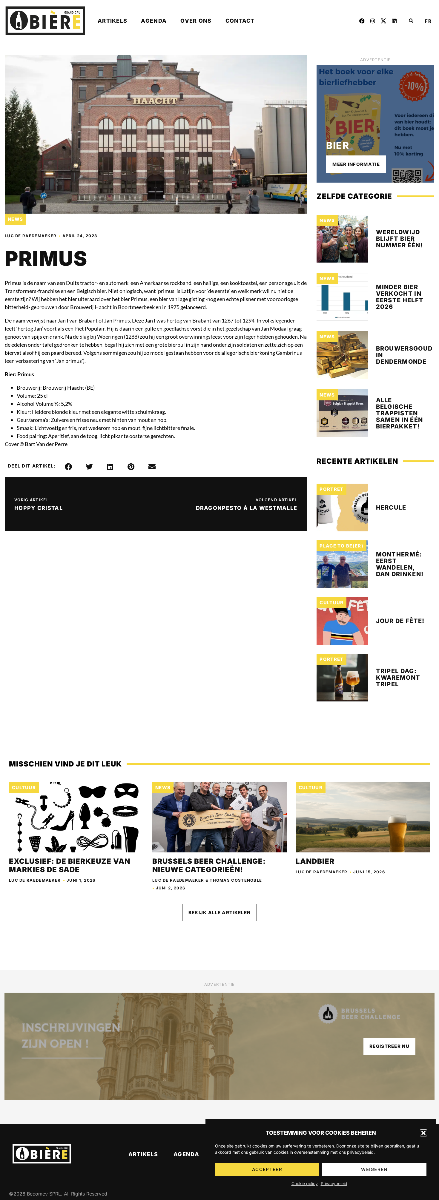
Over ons (195, 21)
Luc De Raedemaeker (30, 235)
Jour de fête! (400, 620)
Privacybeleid (334, 1183)
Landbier (315, 861)
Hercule (391, 507)
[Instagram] (372, 21)
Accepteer (267, 1169)
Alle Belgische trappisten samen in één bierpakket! (399, 413)
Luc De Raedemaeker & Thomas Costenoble (207, 880)
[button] (423, 1133)
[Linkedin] (394, 21)
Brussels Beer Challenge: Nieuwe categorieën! (209, 865)
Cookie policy (304, 1183)
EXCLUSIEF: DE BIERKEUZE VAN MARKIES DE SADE (69, 865)
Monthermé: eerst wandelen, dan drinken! (400, 564)
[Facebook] (362, 21)
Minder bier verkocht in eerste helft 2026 (400, 296)
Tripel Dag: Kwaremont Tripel (398, 677)
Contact (240, 21)
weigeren (374, 1169)
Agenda (154, 21)
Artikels (112, 21)
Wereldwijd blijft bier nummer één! (399, 239)
